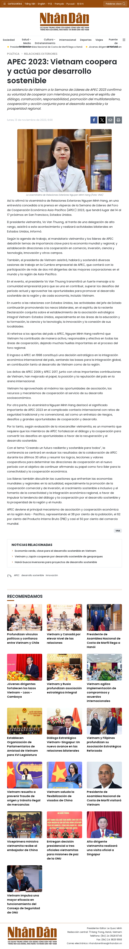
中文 (50, 3)
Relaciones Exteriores (40, 54)
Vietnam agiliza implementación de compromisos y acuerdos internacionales (101, 692)
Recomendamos (25, 596)
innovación (52, 575)
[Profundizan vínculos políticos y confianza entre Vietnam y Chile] (24, 617)
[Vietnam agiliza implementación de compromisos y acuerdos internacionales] (104, 667)
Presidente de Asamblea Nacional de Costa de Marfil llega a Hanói (104, 640)
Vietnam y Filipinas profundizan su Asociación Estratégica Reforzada (104, 744)
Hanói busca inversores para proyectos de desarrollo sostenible (56, 562)
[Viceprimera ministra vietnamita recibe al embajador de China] (24, 824)
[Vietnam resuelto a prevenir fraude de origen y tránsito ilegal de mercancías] (24, 775)
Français (59, 3)
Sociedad (9, 40)
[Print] (118, 120)
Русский (70, 3)
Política (13, 54)
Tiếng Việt (30, 3)
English (41, 3)
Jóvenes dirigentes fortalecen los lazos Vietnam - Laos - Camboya (21, 690)
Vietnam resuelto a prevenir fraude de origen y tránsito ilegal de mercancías (23, 798)
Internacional (67, 40)
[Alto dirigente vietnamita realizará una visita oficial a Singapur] (104, 824)
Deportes (85, 40)
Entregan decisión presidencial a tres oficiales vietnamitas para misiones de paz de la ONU (63, 850)
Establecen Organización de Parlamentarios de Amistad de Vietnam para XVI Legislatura (22, 746)
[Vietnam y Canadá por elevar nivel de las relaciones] (64, 617)
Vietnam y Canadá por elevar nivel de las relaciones (64, 638)
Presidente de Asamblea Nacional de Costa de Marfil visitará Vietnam (104, 798)
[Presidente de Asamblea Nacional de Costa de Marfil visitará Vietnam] (104, 775)
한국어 (80, 3)
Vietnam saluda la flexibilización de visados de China (60, 796)
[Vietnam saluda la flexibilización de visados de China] (64, 775)
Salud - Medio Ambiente (25, 41)
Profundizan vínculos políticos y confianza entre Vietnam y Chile (23, 638)
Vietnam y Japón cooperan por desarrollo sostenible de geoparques (59, 556)
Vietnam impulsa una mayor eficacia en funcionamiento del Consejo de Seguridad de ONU (23, 903)
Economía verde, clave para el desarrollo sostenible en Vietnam (55, 551)
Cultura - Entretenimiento (45, 41)
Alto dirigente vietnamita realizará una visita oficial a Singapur (102, 848)
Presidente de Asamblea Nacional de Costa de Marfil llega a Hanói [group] (46, 46)
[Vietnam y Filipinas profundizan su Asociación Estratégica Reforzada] (104, 721)
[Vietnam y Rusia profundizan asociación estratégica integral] (64, 667)
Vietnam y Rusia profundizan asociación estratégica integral (64, 688)
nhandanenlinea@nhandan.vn (105, 943)
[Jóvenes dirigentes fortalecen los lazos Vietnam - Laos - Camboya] (24, 667)
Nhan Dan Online (64, 21)
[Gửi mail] (110, 120)
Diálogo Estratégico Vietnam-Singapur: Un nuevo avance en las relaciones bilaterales (63, 744)
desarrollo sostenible (32, 575)
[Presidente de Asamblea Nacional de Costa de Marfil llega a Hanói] (104, 617)
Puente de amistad (112, 41)
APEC (17, 575)
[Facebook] (93, 120)
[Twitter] (102, 120)
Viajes (99, 40)
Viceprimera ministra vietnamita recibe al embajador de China (22, 846)
